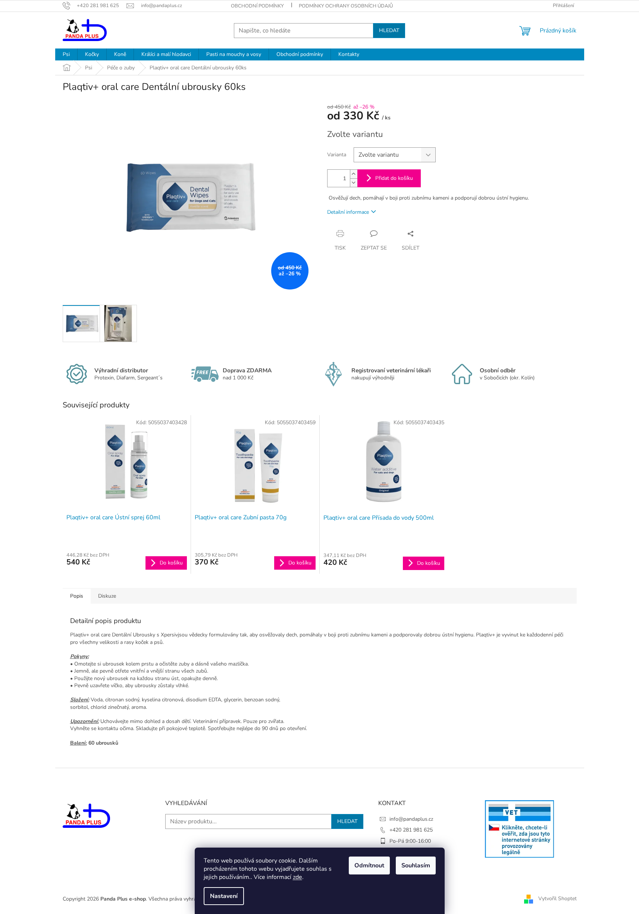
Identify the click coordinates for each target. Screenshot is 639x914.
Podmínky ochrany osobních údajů (346, 6)
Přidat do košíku (394, 178)
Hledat (389, 30)
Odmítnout (369, 865)
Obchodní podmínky (257, 6)
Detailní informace (348, 212)
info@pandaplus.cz (411, 819)
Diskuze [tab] (107, 596)
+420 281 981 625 (411, 829)
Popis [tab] (76, 596)
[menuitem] (66, 54)
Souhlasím (415, 865)
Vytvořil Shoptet (557, 898)
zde (297, 877)
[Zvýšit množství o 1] (353, 174)
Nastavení (224, 896)
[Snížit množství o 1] (353, 182)
